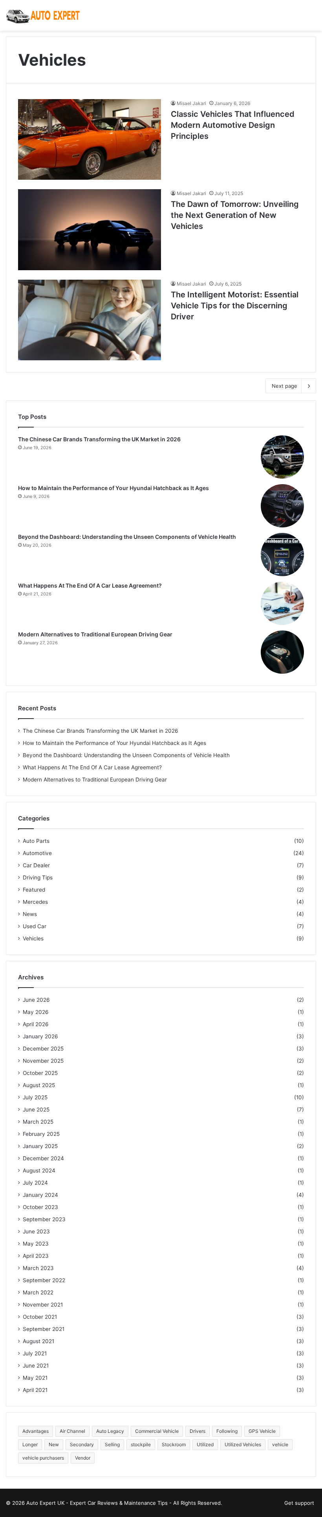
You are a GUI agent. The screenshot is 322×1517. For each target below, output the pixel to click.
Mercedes (35, 902)
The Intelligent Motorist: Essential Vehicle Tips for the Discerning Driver (234, 305)
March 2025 (38, 1122)
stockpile (141, 1444)
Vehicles (33, 938)
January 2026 (40, 1036)
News (30, 914)
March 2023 (38, 1268)
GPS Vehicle (262, 1431)
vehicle (280, 1444)
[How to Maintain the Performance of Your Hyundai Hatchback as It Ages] (282, 505)
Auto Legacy (110, 1431)
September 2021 (43, 1329)
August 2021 (38, 1341)
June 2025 (36, 1109)
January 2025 (40, 1146)
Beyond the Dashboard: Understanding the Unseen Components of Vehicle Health (127, 536)
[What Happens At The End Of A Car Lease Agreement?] (282, 603)
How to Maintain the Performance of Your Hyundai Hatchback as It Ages (113, 488)
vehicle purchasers (43, 1458)
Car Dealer (36, 865)
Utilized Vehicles (243, 1444)
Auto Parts (36, 841)
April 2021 (35, 1390)
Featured (34, 890)
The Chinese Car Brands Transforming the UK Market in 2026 (99, 439)
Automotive (37, 853)
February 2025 (41, 1134)
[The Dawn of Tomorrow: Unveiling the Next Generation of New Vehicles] (89, 229)
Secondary (82, 1444)
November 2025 (43, 1061)
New (54, 1444)
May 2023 (36, 1244)
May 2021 (35, 1378)
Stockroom (174, 1444)
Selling (112, 1444)
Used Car (34, 926)
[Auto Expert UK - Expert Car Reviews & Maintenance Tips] (43, 15)
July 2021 (35, 1353)
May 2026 (36, 1012)
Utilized (205, 1444)
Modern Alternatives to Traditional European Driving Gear (95, 634)
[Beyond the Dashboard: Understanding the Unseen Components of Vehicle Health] (282, 554)
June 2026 (36, 1000)
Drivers (197, 1431)
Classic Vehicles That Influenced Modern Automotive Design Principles (233, 125)
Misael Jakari (191, 103)
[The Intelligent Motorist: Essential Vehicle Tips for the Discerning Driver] (89, 320)
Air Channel (72, 1431)
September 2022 (44, 1280)
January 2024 (40, 1195)
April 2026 (36, 1024)
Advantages (35, 1431)
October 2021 (40, 1317)
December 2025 (43, 1048)
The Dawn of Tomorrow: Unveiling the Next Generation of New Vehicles (235, 215)
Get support (299, 1503)
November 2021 (43, 1304)
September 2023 (44, 1219)
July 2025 (35, 1097)
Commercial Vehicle (157, 1431)
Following (227, 1431)
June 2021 (36, 1365)
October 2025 (40, 1073)
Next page (284, 386)
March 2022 (38, 1292)
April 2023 (36, 1256)
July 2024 (35, 1183)
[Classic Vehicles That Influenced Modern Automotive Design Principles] (89, 139)
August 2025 (39, 1085)
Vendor (82, 1458)
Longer (30, 1444)
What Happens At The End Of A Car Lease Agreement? (90, 585)
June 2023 (36, 1231)
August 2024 (39, 1170)
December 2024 (43, 1158)
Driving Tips (38, 877)
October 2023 (40, 1207)
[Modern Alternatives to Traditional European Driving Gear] (282, 652)
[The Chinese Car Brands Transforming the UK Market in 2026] (282, 457)
